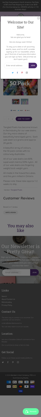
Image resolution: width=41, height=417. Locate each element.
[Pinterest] (22, 73)
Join (33, 65)
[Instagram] (27, 73)
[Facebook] (17, 73)
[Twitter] (13, 73)
